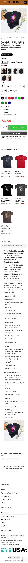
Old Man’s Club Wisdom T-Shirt (19, 200)
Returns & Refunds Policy (9, 493)
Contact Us (5, 513)
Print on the (5, 107)
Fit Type (4, 58)
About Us (4, 490)
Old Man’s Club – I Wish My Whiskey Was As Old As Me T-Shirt (7, 229)
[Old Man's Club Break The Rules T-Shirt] (7, 161)
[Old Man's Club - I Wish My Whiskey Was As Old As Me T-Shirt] (7, 217)
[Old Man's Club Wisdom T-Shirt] (21, 190)
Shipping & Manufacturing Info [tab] (12, 245)
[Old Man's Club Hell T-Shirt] (7, 190)
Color (3, 94)
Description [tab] (6, 241)
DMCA (3, 523)
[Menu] (2, 3)
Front (6, 109)
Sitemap (4, 503)
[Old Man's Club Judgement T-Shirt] (21, 161)
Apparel (9, 37)
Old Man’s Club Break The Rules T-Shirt (6, 173)
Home (3, 37)
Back (6, 112)
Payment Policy (6, 519)
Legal (3, 526)
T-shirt (16, 37)
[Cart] (25, 2)
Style (3, 65)
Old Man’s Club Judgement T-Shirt (20, 172)
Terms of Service (6, 499)
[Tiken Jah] (13, 3)
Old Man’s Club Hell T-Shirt (6, 200)
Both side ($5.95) (10, 115)
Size (3, 82)
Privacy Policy (5, 496)
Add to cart (17, 128)
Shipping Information (8, 516)
